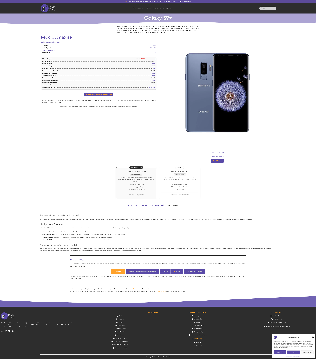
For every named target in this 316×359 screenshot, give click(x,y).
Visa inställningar (307, 352)
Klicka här (136, 289)
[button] (313, 337)
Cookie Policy (289, 356)
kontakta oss (162, 291)
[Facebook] (5, 331)
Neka (293, 352)
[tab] (118, 271)
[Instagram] (2, 331)
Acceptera (280, 352)
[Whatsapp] (13, 331)
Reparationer (153, 312)
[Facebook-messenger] (9, 331)
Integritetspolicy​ (296, 356)
